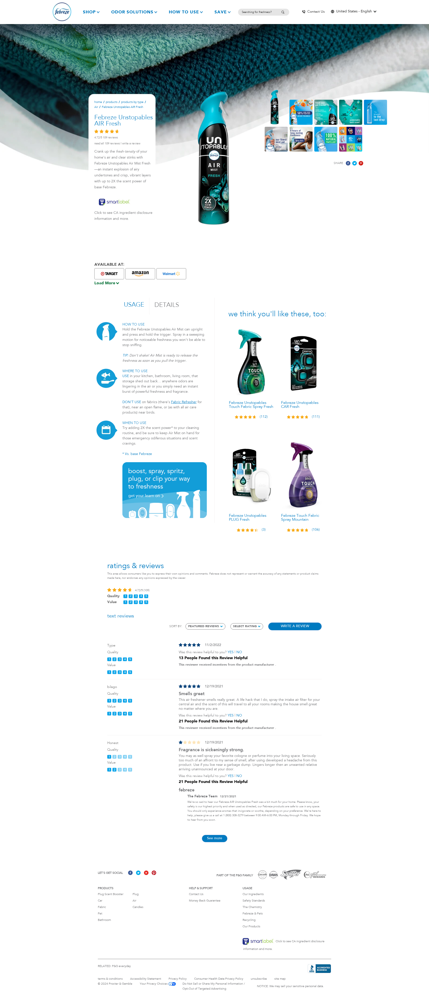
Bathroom (104, 920)
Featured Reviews (203, 626)
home (98, 102)
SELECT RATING (245, 626)
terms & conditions (110, 978)
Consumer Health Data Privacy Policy (218, 978)
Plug (136, 894)
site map (280, 978)
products (111, 102)
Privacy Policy (178, 978)
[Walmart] (171, 273)
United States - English (354, 11)
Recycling (249, 920)
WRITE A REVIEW (131, 143)
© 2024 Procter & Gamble (115, 983)
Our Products (251, 926)
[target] (109, 273)
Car (100, 900)
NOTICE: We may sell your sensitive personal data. (290, 986)
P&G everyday (121, 966)
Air (96, 107)
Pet (100, 913)
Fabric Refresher (184, 402)
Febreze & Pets (253, 913)
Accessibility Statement (145, 978)
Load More (104, 283)
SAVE (220, 12)
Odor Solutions (132, 12)
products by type (132, 102)
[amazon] (140, 273)
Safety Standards (254, 900)
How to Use (184, 12)
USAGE (134, 305)
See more (214, 838)
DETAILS (166, 305)
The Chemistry (252, 907)
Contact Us (196, 894)
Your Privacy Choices (154, 983)
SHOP (89, 12)
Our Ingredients (253, 894)
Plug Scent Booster (110, 894)
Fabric (102, 907)
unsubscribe (259, 978)
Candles (138, 907)
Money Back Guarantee (204, 900)
